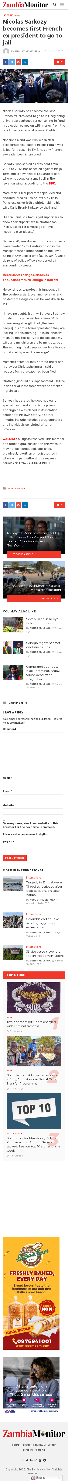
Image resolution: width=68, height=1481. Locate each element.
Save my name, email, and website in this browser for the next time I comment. (30, 825)
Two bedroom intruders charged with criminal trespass (31, 1024)
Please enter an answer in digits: (25, 834)
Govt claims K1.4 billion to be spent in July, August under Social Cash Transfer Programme (32, 1079)
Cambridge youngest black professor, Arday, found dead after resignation (43, 673)
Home (16, 1445)
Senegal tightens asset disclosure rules (43, 645)
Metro (10, 1017)
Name (7, 777)
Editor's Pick (14, 1134)
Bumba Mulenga (40, 628)
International (11, 15)
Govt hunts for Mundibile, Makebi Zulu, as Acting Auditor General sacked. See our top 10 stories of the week (33, 1144)
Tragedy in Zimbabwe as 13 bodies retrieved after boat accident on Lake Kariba (44, 889)
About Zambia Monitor (39, 1445)
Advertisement (34, 1450)
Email (7, 791)
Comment (9, 729)
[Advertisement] (34, 1195)
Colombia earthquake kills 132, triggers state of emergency (44, 923)
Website (8, 805)
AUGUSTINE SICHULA (27, 51)
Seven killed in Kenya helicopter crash (42, 621)
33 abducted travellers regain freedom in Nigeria (45, 953)
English (41, 1477)
